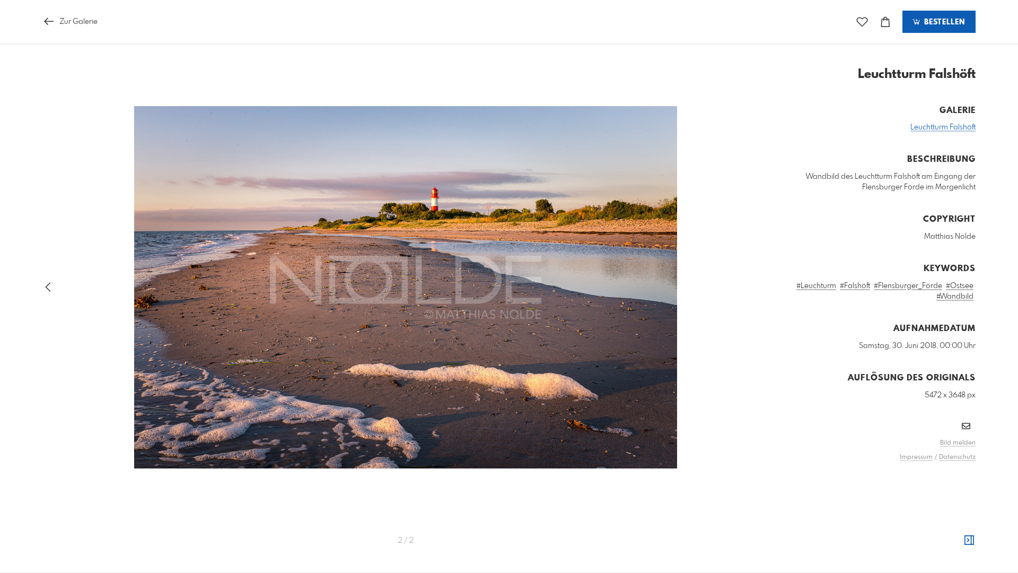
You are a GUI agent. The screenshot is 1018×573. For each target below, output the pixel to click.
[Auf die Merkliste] (862, 22)
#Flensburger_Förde (908, 286)
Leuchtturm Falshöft (943, 127)
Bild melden (958, 443)
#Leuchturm (816, 286)
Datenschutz (957, 457)
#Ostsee (959, 286)
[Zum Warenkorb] (885, 22)
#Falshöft (855, 286)
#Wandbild (954, 296)
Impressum (916, 457)
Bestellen (943, 22)
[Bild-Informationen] (969, 540)
